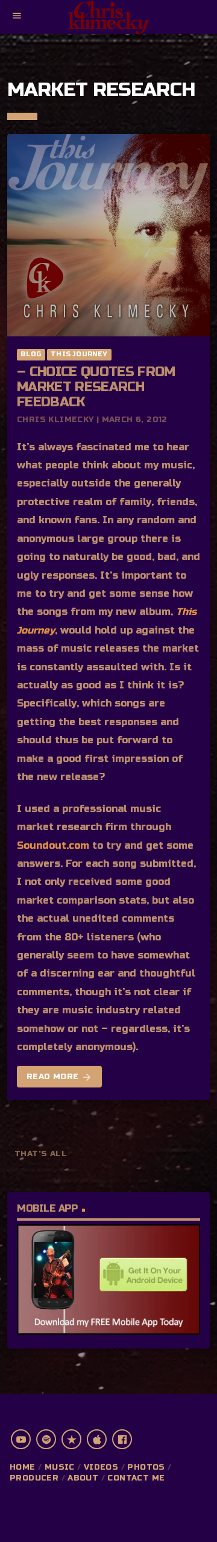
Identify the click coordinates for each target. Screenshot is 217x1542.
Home (23, 1467)
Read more (59, 1077)
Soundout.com (53, 845)
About (83, 1478)
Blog (30, 354)
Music (60, 1467)
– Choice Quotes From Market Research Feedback (96, 387)
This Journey (79, 354)
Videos (101, 1467)
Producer (34, 1478)
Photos (146, 1467)
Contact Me (136, 1478)
